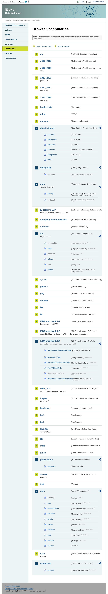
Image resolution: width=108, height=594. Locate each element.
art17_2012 (45, 88)
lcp (41, 439)
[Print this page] (86, 2)
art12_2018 (45, 68)
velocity (51, 540)
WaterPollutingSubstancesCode (59, 379)
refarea (50, 259)
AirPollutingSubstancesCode (59, 350)
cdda (42, 114)
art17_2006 (45, 78)
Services (8, 53)
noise (43, 453)
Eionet (15, 20)
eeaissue (51, 150)
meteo (50, 524)
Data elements (11, 39)
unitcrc (50, 270)
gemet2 (44, 286)
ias (41, 307)
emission (51, 514)
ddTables (51, 145)
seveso (44, 474)
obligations (52, 155)
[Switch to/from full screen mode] (90, 2)
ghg (42, 293)
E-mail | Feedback (12, 586)
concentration (53, 508)
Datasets (8, 30)
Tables (7, 34)
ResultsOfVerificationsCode (59, 363)
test (42, 484)
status (50, 160)
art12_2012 (45, 61)
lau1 (42, 415)
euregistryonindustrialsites (53, 220)
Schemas (9, 44)
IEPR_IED (45, 388)
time (49, 535)
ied (41, 314)
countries (51, 466)
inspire (43, 398)
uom (42, 491)
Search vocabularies (43, 46)
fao (41, 233)
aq (41, 54)
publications (46, 460)
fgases (43, 279)
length (50, 519)
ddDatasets (52, 140)
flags (49, 248)
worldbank (45, 563)
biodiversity (46, 107)
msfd (42, 446)
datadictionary (47, 128)
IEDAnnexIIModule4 (50, 341)
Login (82, 2)
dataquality (45, 168)
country (51, 570)
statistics (51, 530)
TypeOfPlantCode (55, 368)
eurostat (44, 227)
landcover (45, 408)
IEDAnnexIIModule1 (50, 321)
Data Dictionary (24, 20)
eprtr (42, 184)
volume (51, 546)
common (44, 121)
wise (42, 554)
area (49, 503)
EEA (16, 2)
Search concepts (64, 46)
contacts (51, 135)
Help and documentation (15, 25)
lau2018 (44, 429)
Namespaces (10, 58)
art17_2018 (45, 97)
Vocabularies (10, 49)
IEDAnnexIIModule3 (50, 331)
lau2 (42, 422)
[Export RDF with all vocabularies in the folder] (100, 128)
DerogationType (54, 357)
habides (44, 300)
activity (50, 194)
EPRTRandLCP (48, 210)
